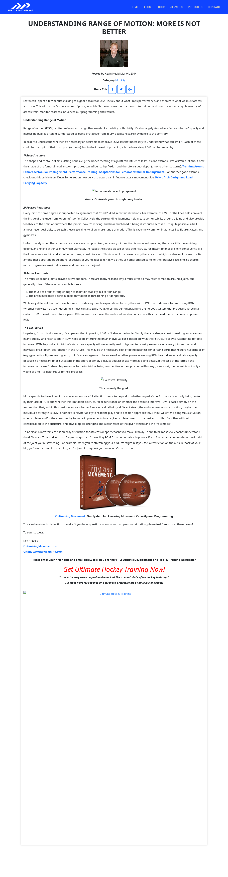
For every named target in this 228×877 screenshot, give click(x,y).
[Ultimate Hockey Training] (114, 716)
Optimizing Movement (70, 516)
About (148, 7)
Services (176, 7)
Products (195, 7)
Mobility (120, 80)
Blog (161, 7)
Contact (214, 7)
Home (134, 7)
